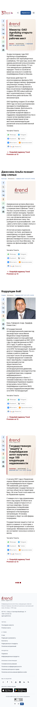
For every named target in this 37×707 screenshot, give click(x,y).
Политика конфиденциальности (12, 666)
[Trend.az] (7, 12)
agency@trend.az (6, 616)
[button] (3, 21)
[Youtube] (15, 682)
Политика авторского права (10, 669)
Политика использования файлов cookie (14, 672)
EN (15, 703)
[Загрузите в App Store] (7, 690)
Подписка (5, 653)
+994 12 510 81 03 (6, 614)
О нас (3, 635)
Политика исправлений (9, 646)
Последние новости (8, 625)
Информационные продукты (10, 656)
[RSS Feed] (28, 682)
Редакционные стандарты (10, 643)
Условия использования (9, 664)
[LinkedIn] (24, 682)
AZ (18, 703)
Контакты (5, 641)
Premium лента (6, 628)
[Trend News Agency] (7, 598)
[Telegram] (20, 682)
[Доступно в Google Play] (20, 690)
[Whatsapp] (3, 682)
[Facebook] (7, 682)
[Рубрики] (34, 13)
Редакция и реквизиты (9, 638)
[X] (11, 682)
